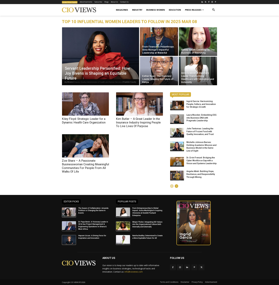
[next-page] (176, 186)
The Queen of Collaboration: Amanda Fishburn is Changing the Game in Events (93, 210)
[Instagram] (212, 2)
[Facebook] (209, 2)
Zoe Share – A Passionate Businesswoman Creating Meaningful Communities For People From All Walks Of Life (85, 166)
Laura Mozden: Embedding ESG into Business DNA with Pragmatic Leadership (201, 118)
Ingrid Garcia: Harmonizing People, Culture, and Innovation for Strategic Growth (201, 104)
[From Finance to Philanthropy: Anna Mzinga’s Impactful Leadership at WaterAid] (159, 41)
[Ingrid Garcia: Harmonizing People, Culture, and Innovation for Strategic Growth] (177, 105)
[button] (213, 9)
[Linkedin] (187, 267)
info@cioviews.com (134, 271)
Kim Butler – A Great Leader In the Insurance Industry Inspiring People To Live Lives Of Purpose (138, 122)
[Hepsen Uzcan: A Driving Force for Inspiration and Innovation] (69, 240)
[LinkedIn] (202, 2)
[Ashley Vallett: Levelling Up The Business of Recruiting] (198, 41)
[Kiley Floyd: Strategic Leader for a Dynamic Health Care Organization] (85, 104)
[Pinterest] (215, 2)
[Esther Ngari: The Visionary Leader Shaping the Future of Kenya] (159, 71)
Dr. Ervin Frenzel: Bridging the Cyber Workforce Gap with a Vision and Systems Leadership (201, 160)
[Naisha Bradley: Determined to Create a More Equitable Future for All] (123, 240)
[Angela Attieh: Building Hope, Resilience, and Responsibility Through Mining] (177, 175)
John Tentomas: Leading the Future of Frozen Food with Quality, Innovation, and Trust (200, 131)
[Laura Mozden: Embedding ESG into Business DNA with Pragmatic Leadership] (177, 119)
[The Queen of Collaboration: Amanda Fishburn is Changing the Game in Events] (69, 212)
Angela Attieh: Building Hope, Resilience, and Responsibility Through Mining (200, 174)
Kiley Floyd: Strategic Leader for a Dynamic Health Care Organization (83, 120)
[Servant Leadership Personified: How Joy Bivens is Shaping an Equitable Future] (100, 56)
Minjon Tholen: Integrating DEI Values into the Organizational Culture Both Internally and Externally (147, 224)
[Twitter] (205, 2)
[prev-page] (172, 186)
